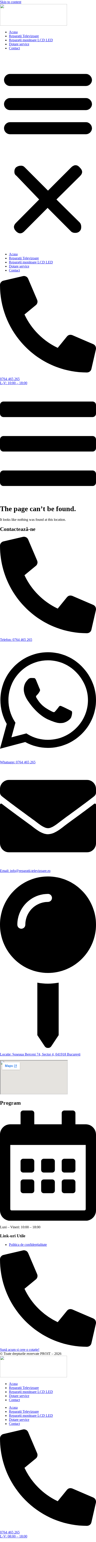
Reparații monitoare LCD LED (31, 40)
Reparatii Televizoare (24, 36)
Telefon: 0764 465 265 (16, 640)
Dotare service (19, 44)
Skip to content (10, 2)
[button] (48, 151)
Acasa (13, 32)
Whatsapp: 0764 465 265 (17, 762)
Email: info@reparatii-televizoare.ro (25, 871)
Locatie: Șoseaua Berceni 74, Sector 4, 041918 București (40, 1054)
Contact (14, 48)
